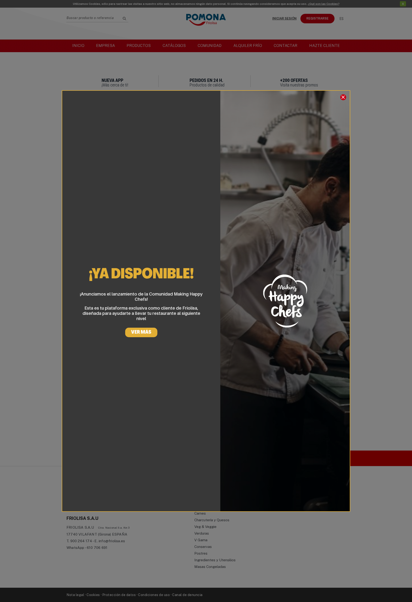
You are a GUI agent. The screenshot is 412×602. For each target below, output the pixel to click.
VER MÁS (141, 332)
